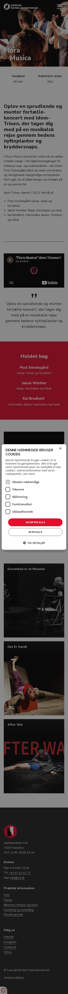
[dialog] (34, 497)
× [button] (60, 448)
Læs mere (29, 474)
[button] (34, 543)
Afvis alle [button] (35, 532)
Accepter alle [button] (35, 522)
